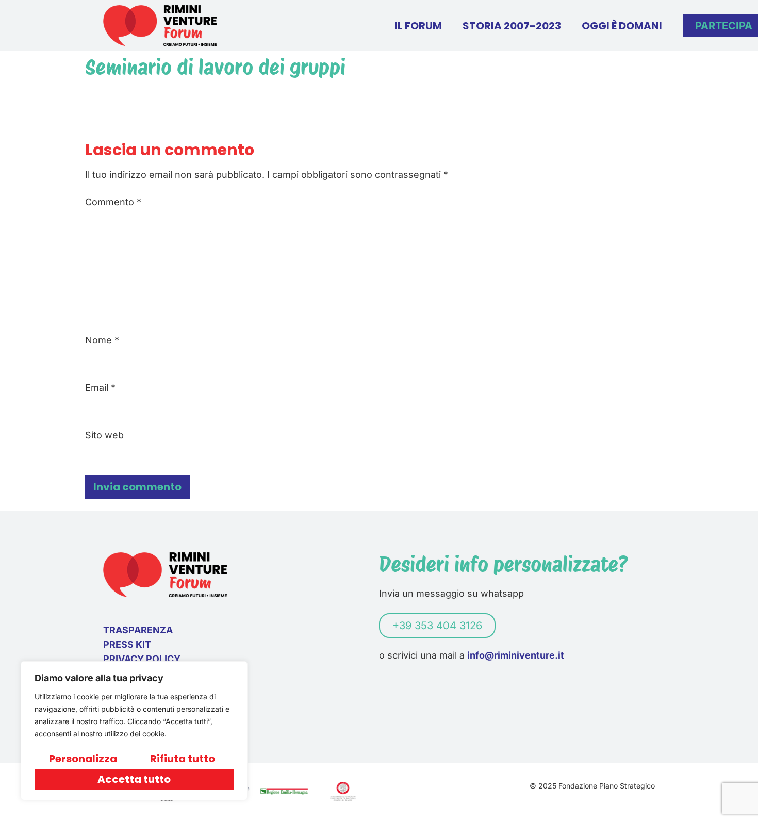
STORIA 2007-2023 (512, 26)
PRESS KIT (127, 644)
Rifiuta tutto (182, 758)
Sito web (104, 435)
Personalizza (83, 758)
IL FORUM (418, 26)
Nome (102, 340)
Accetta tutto (134, 779)
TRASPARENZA (138, 630)
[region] (134, 730)
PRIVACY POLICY (141, 658)
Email (100, 387)
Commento (113, 202)
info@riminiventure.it (515, 655)
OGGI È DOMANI (622, 26)
